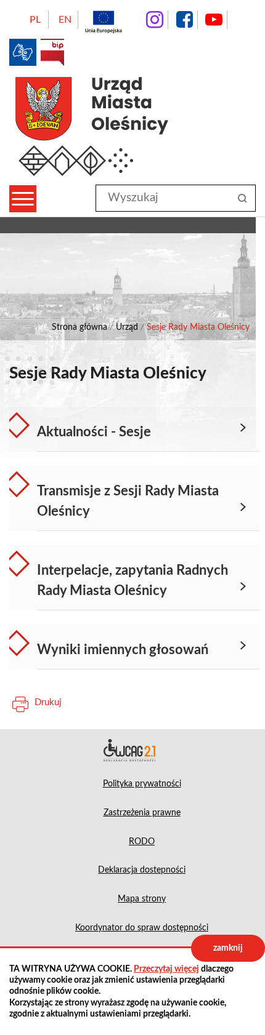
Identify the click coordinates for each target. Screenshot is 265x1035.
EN (65, 20)
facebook (184, 19)
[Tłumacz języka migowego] (22, 52)
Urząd (127, 327)
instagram (154, 19)
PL (35, 20)
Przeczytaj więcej (166, 969)
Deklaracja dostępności (132, 750)
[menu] (22, 198)
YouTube (213, 19)
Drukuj (48, 702)
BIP (52, 52)
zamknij (228, 948)
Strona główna (79, 327)
